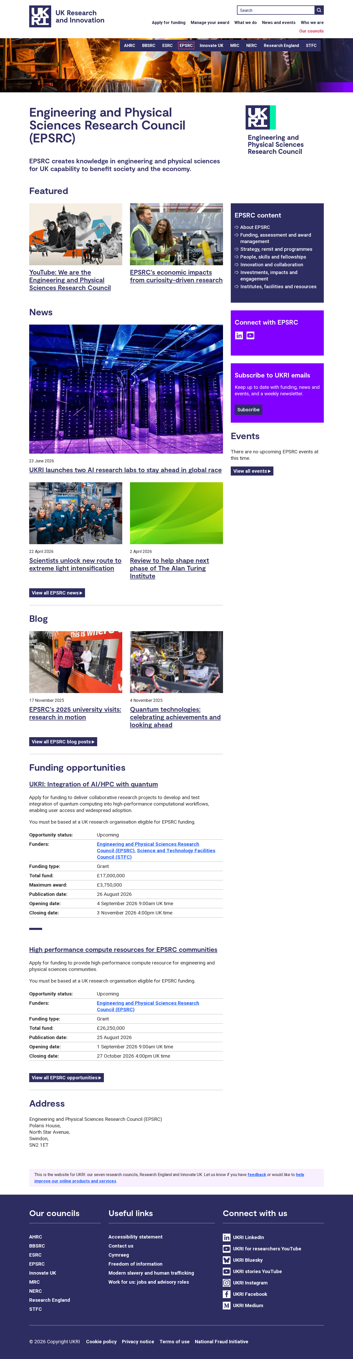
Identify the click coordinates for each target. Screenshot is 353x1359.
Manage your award (210, 22)
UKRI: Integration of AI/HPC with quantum (93, 784)
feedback (257, 1174)
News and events (279, 22)
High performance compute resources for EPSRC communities (123, 949)
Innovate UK (211, 45)
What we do (245, 22)
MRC (234, 45)
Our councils (311, 31)
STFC (311, 45)
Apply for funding (169, 22)
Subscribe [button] (248, 410)
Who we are (312, 22)
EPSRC (186, 45)
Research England (281, 45)
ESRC (167, 45)
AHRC (129, 45)
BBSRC (148, 45)
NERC (251, 45)
